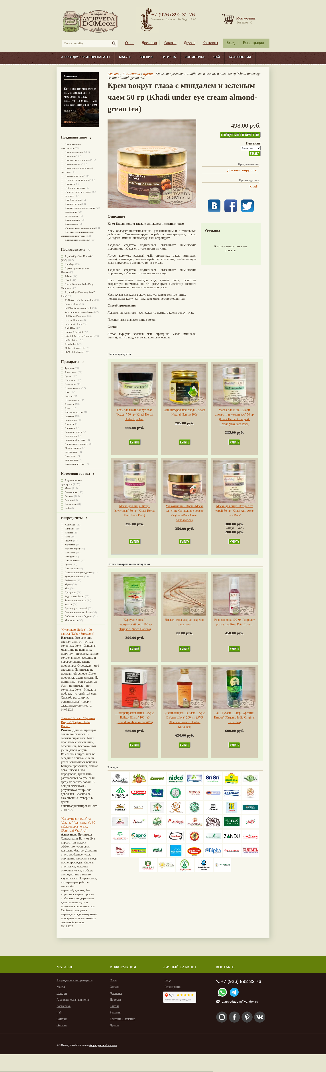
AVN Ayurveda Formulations (79, 300)
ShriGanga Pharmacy (75, 316)
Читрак (68, 604)
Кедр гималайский (74, 596)
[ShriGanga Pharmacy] (250, 827)
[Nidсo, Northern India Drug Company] (176, 784)
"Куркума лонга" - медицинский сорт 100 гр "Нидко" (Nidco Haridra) (135, 624)
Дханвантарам (73, 388)
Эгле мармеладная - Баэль (78, 612)
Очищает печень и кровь (78, 192)
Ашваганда (71, 372)
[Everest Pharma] (157, 784)
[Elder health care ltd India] (120, 813)
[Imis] (157, 842)
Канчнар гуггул (73, 432)
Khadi (253, 186)
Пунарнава (70, 592)
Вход (230, 43)
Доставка (149, 43)
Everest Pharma (73, 320)
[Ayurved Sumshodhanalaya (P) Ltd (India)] (176, 856)
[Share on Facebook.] (230, 211)
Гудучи (69, 396)
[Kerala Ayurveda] (166, 870)
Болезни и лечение (122, 1019)
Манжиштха (71, 620)
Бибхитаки (70, 580)
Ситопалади (71, 452)
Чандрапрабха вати (75, 440)
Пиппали (69, 528)
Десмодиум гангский (76, 608)
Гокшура (69, 556)
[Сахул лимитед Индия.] (250, 798)
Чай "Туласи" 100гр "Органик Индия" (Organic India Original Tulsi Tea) (234, 717)
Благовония (240, 57)
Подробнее (70, 121)
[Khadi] (176, 813)
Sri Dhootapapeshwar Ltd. (78, 308)
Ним (67, 392)
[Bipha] (213, 856)
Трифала (69, 368)
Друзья (189, 43)
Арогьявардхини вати (77, 444)
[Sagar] (185, 870)
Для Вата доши (73, 200)
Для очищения (73, 164)
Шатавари (70, 380)
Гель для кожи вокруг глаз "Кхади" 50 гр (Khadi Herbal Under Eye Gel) (134, 414)
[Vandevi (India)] (232, 813)
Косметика (194, 57)
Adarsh (68, 276)
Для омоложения (74, 176)
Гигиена (168, 57)
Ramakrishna (72, 304)
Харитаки (70, 524)
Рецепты (115, 1012)
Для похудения (73, 204)
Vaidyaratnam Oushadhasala (79, 312)
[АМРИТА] (213, 827)
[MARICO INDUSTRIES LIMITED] (157, 798)
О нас (129, 43)
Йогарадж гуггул (74, 412)
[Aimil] (250, 856)
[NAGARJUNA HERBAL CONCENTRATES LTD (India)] (232, 784)
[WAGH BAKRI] (194, 856)
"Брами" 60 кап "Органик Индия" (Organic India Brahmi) (78, 722)
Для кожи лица (72, 220)
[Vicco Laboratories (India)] (194, 798)
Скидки (62, 1019)
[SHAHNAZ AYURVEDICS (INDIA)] (213, 842)
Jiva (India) (71, 344)
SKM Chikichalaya (74, 352)
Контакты (210, 43)
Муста (68, 584)
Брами (68, 376)
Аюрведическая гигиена (73, 999)
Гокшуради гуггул (75, 464)
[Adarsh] (138, 827)
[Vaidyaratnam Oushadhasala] (194, 813)
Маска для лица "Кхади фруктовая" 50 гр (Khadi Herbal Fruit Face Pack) (134, 510)
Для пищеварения (74, 152)
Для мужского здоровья (77, 239)
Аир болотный (72, 560)
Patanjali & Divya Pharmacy (79, 336)
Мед (67, 588)
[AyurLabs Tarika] (138, 813)
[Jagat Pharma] (213, 798)
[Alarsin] (232, 798)
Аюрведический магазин (103, 1045)
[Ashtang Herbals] (157, 827)
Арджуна (70, 428)
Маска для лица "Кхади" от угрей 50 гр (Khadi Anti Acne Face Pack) (234, 510)
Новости (115, 999)
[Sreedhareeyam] (222, 870)
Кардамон (70, 544)
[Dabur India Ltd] (157, 813)
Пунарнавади (72, 400)
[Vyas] (194, 842)
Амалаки (70, 404)
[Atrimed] (176, 827)
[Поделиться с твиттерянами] (247, 211)
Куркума (70, 416)
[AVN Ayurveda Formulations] (120, 842)
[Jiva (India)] (232, 827)
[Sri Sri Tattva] (213, 784)
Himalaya (70, 264)
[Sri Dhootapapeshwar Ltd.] (194, 784)
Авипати (70, 424)
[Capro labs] (138, 842)
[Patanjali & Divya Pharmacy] (194, 827)
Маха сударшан (73, 448)
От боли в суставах (75, 188)
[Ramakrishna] (204, 870)
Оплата (170, 43)
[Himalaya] (250, 813)
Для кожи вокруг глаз (242, 170)
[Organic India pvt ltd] (120, 798)
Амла (68, 408)
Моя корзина (245, 18)
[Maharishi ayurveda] (148, 870)
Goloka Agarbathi (74, 332)
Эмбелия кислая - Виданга (78, 616)
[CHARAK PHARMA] (213, 813)
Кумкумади (71, 436)
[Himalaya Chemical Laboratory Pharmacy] (250, 842)
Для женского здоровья (77, 160)
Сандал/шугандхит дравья (78, 572)
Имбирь (69, 532)
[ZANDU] (232, 842)
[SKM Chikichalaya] (232, 856)
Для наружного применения (80, 208)
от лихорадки (72, 216)
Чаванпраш (71, 420)
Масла (125, 57)
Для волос (70, 184)
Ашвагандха (71, 568)
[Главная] (90, 21)
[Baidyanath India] (138, 798)
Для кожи (70, 156)
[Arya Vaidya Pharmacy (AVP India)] (138, 784)
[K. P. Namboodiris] (176, 798)
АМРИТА (70, 328)
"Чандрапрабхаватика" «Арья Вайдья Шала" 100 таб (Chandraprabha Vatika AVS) (134, 717)
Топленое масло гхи (75, 600)
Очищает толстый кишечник (80, 228)
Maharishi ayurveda (75, 348)
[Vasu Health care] (157, 856)
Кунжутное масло (74, 576)
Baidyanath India (73, 324)
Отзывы (62, 1025)
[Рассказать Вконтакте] (214, 211)
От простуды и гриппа (77, 180)
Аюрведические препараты (85, 57)
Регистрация (253, 43)
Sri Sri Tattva (71, 340)
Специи (146, 57)
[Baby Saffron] (120, 856)
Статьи (114, 1006)
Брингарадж (71, 460)
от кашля (69, 196)
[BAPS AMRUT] (120, 827)
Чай (216, 57)
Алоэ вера (70, 456)
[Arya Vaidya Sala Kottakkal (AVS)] (120, 784)
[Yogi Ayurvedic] (138, 856)
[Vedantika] (250, 784)
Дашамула (70, 384)
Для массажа (71, 224)
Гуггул (68, 564)
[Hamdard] (176, 842)
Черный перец (72, 548)
